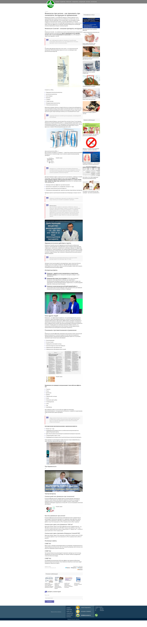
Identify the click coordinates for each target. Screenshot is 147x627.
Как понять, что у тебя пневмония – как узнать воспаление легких (91, 178)
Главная (68, 607)
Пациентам (62, 1)
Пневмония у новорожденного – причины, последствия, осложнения (68, 586)
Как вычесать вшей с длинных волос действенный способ (91, 58)
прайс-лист (68, 1)
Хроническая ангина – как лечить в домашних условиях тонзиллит (90, 135)
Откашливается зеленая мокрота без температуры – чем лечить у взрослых (66, 159)
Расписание (94, 1)
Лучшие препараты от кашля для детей (66, 508)
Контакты (88, 1)
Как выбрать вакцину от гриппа (78, 585)
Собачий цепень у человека (89, 86)
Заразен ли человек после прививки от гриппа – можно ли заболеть (91, 149)
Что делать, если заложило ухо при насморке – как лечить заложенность (91, 192)
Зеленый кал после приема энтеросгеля (89, 72)
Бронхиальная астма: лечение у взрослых (90, 30)
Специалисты (75, 1)
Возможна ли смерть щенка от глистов (89, 113)
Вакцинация (82, 1)
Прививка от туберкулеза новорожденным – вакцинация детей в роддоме (58, 586)
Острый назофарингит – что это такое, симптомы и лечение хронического (91, 163)
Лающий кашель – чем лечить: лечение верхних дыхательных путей (67, 378)
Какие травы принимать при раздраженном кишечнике (89, 44)
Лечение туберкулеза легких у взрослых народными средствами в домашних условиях (49, 586)
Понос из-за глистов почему (89, 99)
